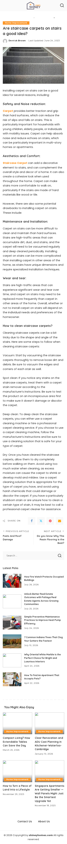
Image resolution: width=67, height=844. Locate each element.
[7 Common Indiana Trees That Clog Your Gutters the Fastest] (12, 641)
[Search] (62, 5)
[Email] (59, 521)
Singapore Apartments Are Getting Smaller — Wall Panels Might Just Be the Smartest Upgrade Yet (49, 793)
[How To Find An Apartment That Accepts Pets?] (12, 679)
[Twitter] (41, 521)
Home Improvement (16, 23)
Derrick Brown (17, 40)
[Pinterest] (50, 521)
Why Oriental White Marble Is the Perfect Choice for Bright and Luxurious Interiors (42, 658)
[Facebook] (31, 521)
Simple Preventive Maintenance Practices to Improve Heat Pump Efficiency (42, 620)
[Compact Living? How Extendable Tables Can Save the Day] (17, 723)
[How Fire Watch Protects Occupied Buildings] (12, 581)
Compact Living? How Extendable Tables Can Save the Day (16, 741)
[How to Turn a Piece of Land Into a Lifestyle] (17, 771)
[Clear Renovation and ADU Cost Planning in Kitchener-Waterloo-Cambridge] (49, 723)
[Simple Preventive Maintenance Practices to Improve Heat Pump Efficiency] (12, 622)
